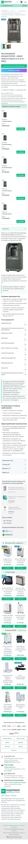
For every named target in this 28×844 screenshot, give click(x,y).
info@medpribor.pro (9, 767)
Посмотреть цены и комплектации (14, 66)
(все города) (7, 770)
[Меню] (25, 2)
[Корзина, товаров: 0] (21, 2)
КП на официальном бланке (18, 782)
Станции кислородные (20, 98)
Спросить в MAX (14, 70)
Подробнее (11, 502)
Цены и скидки (21, 738)
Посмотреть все (22, 630)
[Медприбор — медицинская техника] (6, 2)
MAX (25, 5)
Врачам (8, 795)
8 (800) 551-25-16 (8, 5)
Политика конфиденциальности (11, 825)
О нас (2, 795)
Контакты (14, 750)
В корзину (21, 129)
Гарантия (20, 742)
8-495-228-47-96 (9, 756)
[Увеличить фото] (14, 31)
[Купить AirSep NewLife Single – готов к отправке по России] (8, 46)
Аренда (21, 746)
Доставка (7, 746)
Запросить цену (12, 491)
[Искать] (17, 2)
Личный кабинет (7, 738)
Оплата (7, 742)
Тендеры (13, 795)
